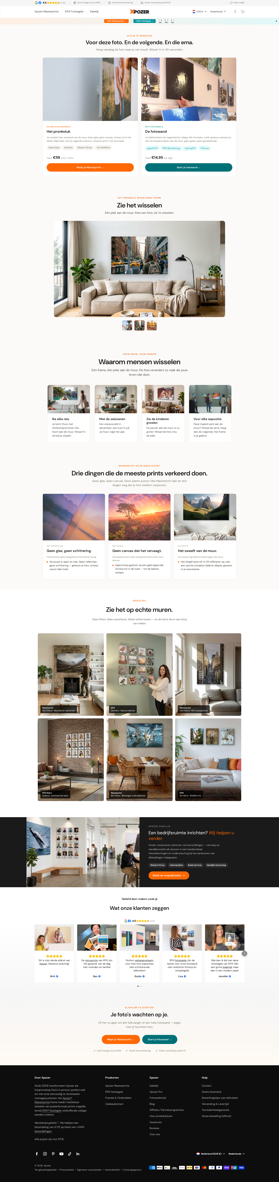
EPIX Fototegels (74, 11)
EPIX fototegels (114, 1092)
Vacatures (156, 1122)
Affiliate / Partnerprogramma (167, 1110)
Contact (206, 1085)
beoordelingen (43, 1131)
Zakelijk (94, 11)
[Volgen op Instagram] (45, 1154)
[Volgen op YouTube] (61, 1154)
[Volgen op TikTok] (69, 1154)
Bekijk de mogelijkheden (167, 875)
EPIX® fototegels (52, 1110)
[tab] (127, 325)
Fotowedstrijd (158, 1098)
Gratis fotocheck (212, 1092)
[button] (34, 953)
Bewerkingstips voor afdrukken (220, 1098)
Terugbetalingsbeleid (45, 1169)
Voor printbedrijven (161, 1116)
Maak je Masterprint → (90, 167)
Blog (152, 1104)
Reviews (154, 1128)
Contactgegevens (132, 1169)
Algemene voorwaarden (89, 1169)
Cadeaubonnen (114, 1104)
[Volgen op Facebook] (37, 1154)
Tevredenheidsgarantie (215, 1110)
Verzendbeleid (112, 1169)
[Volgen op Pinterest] (53, 1154)
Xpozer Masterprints (47, 11)
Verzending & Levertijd (215, 1104)
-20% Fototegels (143, 21)
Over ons (155, 1134)
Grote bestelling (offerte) (216, 1116)
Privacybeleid (67, 1169)
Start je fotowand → (189, 167)
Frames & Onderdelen (118, 1098)
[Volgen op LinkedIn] (78, 1154)
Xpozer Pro (156, 1092)
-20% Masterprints (115, 21)
